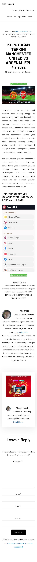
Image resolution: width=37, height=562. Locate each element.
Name (18, 494)
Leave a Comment (25, 72)
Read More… (18, 422)
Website (17, 519)
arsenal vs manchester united (15, 286)
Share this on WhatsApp (19, 84)
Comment (17, 461)
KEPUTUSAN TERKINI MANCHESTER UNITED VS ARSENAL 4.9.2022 (18, 295)
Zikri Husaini (8, 4)
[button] (34, 15)
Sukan (23, 282)
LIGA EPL (16, 282)
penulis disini (21, 332)
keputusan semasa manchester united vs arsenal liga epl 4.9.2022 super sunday (18, 289)
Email (18, 506)
